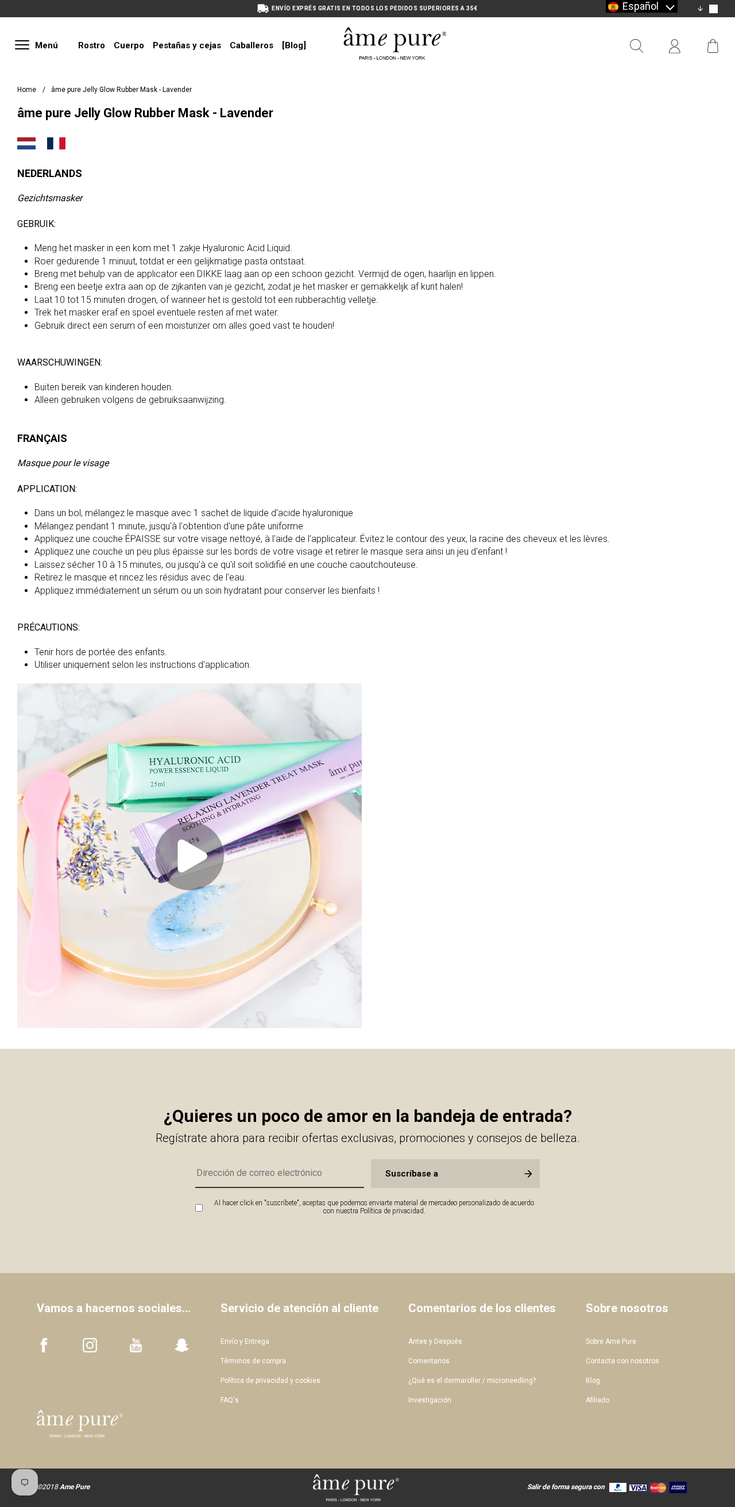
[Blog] (294, 45)
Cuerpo (129, 45)
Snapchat (182, 1345)
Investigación (429, 1400)
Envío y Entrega (244, 1341)
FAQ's (229, 1400)
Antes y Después (435, 1341)
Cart (712, 46)
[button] (642, 6)
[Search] (636, 46)
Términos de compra (253, 1361)
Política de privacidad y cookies (270, 1381)
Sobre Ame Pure (611, 1341)
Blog (593, 1381)
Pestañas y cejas (187, 45)
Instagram (90, 1345)
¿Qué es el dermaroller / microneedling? (472, 1381)
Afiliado (597, 1400)
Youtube (136, 1345)
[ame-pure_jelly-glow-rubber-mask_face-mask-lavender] (189, 1025)
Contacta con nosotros (622, 1361)
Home (26, 90)
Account (674, 46)
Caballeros (251, 45)
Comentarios (429, 1361)
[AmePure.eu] (395, 73)
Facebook (44, 1345)
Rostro (91, 45)
